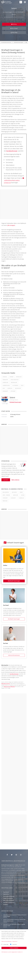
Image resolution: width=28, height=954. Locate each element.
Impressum (6, 892)
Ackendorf (13, 498)
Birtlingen (14, 492)
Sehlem (22, 495)
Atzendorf (5, 498)
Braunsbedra (6, 492)
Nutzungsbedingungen (8, 896)
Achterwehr (15, 385)
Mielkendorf (18, 388)
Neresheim (5, 500)
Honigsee (5, 376)
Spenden (5, 479)
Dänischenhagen (15, 379)
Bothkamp (13, 391)
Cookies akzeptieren (14, 947)
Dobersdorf (5, 382)
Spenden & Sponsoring (8, 902)
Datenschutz (6, 894)
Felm (4, 388)
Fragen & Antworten (8, 898)
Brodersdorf (14, 382)
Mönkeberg (5, 391)
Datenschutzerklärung (6, 941)
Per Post (14, 32)
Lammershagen (6, 385)
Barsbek (11, 376)
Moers (21, 492)
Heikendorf (5, 379)
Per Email (14, 28)
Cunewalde (21, 498)
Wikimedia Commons (5, 683)
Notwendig (5, 944)
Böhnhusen (19, 376)
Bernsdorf (15, 495)
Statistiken (14, 944)
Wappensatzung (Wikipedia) (9, 686)
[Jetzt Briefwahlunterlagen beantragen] (21, 2)
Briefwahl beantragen (14, 581)
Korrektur (5, 904)
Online (14, 24)
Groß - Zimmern (6, 495)
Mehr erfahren (15, 480)
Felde (22, 385)
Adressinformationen (14, 655)
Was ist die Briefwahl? (8, 900)
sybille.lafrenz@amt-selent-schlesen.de (12, 181)
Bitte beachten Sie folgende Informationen (15, 17)
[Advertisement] (14, 752)
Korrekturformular (11, 151)
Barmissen (9, 388)
